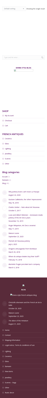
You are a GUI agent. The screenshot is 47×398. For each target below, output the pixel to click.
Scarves (8, 159)
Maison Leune (14, 233)
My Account (9, 115)
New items (9, 371)
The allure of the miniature (18, 321)
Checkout (8, 120)
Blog (4, 183)
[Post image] (4, 192)
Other (7, 164)
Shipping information (12, 340)
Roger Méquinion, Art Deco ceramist (22, 225)
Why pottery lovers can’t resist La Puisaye (24, 192)
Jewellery (8, 154)
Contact (8, 335)
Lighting (8, 149)
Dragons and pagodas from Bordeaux (23, 249)
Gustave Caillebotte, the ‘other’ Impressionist (25, 199)
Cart (6, 125)
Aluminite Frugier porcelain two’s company (24, 264)
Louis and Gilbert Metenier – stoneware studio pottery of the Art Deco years (26, 216)
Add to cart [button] (12, 46)
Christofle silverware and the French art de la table (25, 303)
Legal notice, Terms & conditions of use (20, 345)
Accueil (4, 177)
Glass (7, 144)
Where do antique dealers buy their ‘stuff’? (24, 256)
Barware (5, 180)
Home (7, 330)
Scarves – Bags (10, 382)
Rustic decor (9, 393)
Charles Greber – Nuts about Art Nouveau (24, 207)
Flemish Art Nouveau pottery (19, 241)
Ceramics (8, 138)
